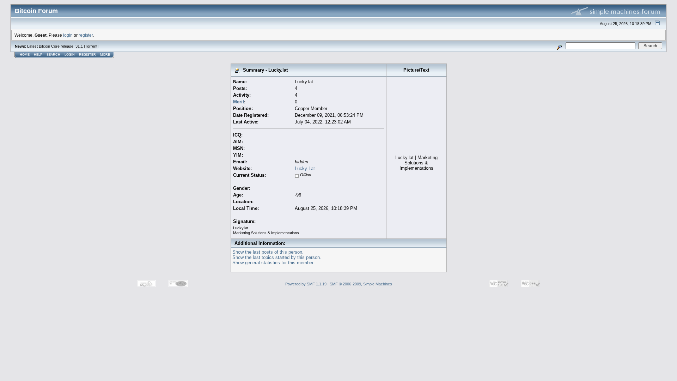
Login (70, 54)
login (68, 35)
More (105, 54)
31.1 (79, 46)
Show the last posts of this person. (268, 252)
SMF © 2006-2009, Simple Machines (361, 284)
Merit (238, 101)
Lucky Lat (305, 168)
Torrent (91, 46)
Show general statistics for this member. (273, 262)
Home (25, 54)
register (86, 35)
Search (53, 54)
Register (87, 54)
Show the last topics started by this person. (276, 257)
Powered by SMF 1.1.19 (306, 284)
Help (38, 54)
